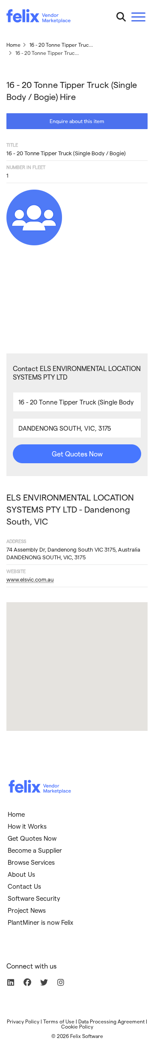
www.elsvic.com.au (29, 579)
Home (16, 814)
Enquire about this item (77, 121)
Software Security (34, 898)
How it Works (27, 826)
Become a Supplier (35, 850)
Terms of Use (58, 1021)
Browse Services (31, 862)
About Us (21, 874)
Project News (27, 910)
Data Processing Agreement (111, 1021)
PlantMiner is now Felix (40, 922)
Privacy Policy (23, 1021)
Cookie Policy (77, 1026)
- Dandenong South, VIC (70, 509)
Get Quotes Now (77, 454)
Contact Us (24, 886)
